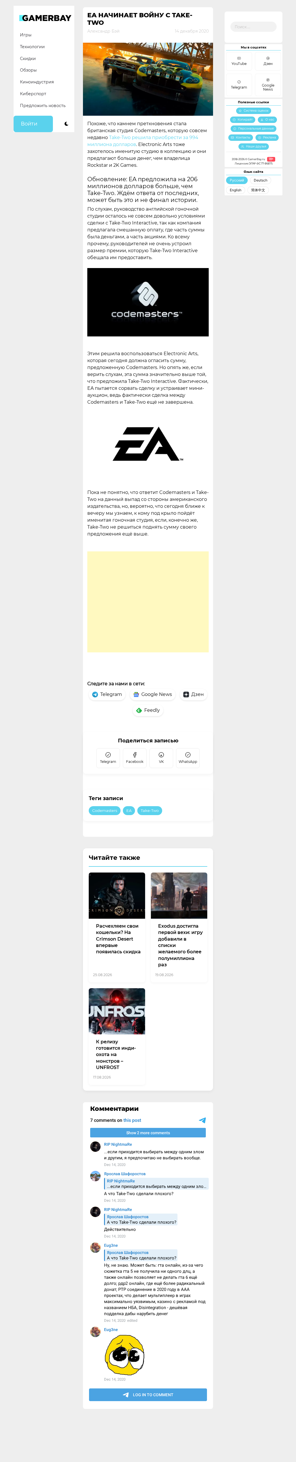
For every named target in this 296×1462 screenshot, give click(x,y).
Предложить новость (43, 105)
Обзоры (28, 70)
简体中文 (258, 190)
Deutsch (260, 180)
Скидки (28, 58)
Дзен (197, 694)
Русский (237, 180)
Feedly (152, 710)
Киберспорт (33, 93)
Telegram (111, 694)
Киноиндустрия (37, 82)
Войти (29, 124)
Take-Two (150, 810)
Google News (156, 694)
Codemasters (104, 810)
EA (129, 810)
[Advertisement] (148, 601)
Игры (26, 35)
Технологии (32, 46)
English (235, 190)
